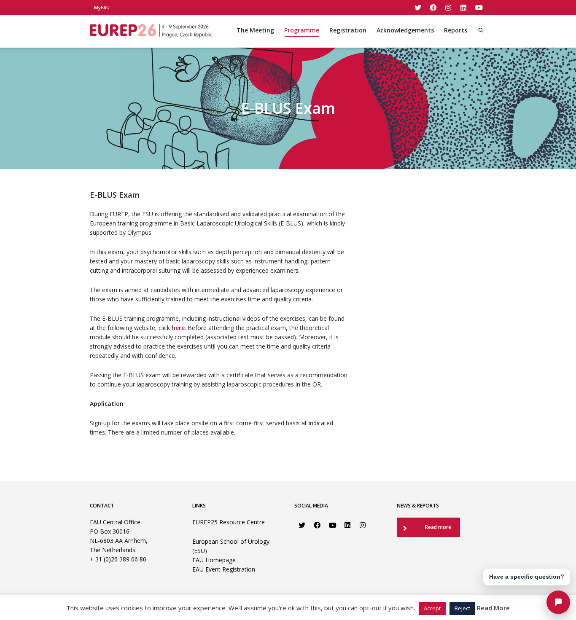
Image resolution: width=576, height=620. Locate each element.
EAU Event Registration (223, 569)
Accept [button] (432, 608)
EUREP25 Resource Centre (228, 522)
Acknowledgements (405, 30)
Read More (493, 608)
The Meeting (255, 30)
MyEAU (102, 7)
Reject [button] (462, 608)
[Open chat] (558, 602)
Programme (301, 30)
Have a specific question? (526, 576)
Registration (347, 30)
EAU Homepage (214, 560)
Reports (455, 30)
